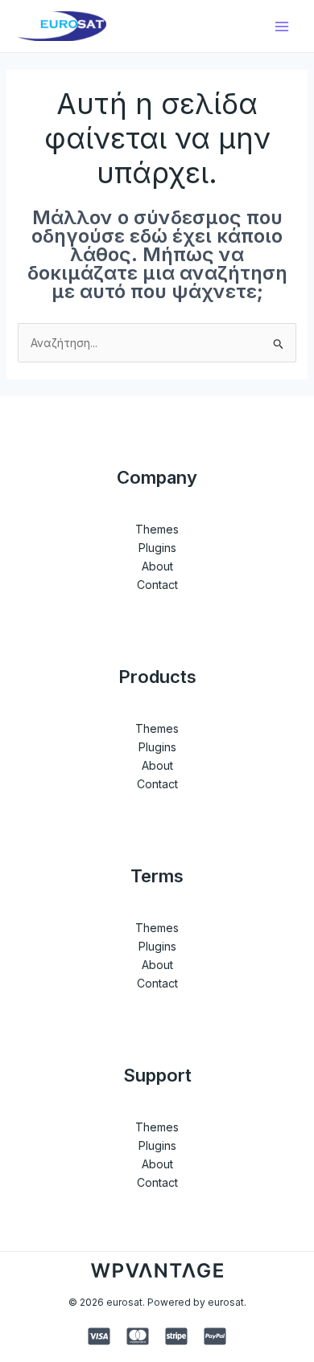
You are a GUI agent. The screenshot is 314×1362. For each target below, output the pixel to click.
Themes (157, 529)
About (157, 566)
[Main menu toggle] (281, 26)
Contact (157, 584)
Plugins (157, 547)
